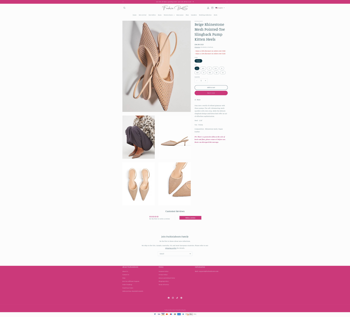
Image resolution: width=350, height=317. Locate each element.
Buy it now (211, 93)
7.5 (215, 68)
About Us (125, 271)
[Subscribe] (190, 253)
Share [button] (198, 99)
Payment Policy (163, 271)
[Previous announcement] (123, 2)
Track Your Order (127, 288)
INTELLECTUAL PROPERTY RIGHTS (132, 291)
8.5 (197, 72)
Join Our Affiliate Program (130, 281)
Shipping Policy (164, 281)
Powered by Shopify (181, 310)
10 (216, 72)
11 (223, 72)
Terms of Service (164, 284)
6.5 (203, 68)
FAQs (124, 278)
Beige (198, 61)
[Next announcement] (227, 2)
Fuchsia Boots (172, 310)
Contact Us (125, 274)
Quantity (197, 77)
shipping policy (170, 248)
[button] (124, 8)
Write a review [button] (190, 218)
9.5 (210, 72)
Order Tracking (127, 284)
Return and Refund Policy (167, 278)
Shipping (197, 47)
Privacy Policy (163, 274)
